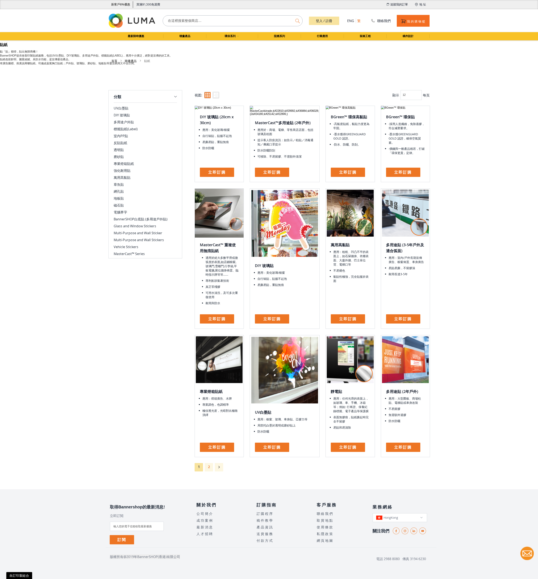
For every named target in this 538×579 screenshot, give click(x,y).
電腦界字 (120, 212)
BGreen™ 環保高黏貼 (349, 116)
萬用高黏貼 (340, 244)
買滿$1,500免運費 (148, 4)
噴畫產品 (184, 36)
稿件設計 (408, 36)
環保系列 (230, 36)
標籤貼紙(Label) (126, 129)
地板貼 (119, 198)
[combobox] (233, 20)
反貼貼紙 (120, 143)
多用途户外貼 (124, 122)
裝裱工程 (365, 36)
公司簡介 (204, 513)
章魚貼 (119, 184)
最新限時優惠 (136, 36)
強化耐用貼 (122, 170)
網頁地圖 (325, 540)
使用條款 (325, 527)
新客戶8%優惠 (120, 4)
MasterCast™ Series (129, 253)
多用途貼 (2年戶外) (402, 391)
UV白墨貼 (263, 412)
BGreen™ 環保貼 (400, 116)
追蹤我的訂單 (399, 4)
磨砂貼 (119, 156)
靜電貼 (336, 391)
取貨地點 (325, 520)
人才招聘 (204, 534)
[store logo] (132, 21)
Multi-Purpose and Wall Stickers (139, 240)
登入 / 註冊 (324, 20)
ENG (350, 20)
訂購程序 (265, 513)
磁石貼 (119, 205)
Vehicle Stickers (126, 247)
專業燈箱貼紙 (211, 391)
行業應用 (322, 36)
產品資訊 (265, 527)
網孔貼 (119, 191)
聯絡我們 (384, 20)
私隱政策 (325, 534)
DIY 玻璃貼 (264, 265)
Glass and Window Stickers (135, 226)
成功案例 (204, 520)
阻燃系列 (279, 36)
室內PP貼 (121, 136)
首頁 (114, 61)
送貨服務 (265, 534)
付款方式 (265, 540)
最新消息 (204, 527)
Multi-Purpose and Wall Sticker (138, 233)
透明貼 (119, 149)
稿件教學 (265, 520)
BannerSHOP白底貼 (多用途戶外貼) (140, 219)
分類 (117, 96)
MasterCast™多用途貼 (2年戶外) (283, 122)
